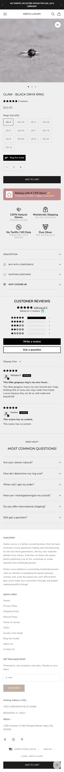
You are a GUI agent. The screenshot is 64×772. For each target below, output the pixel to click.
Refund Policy (10, 616)
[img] (10, 370)
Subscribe (14, 688)
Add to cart (32, 179)
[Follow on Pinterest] (22, 739)
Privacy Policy (10, 606)
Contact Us (9, 649)
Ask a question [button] (32, 350)
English (48, 749)
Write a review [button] (32, 341)
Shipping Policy (11, 611)
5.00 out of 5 (40, 307)
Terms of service (11, 622)
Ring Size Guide (11, 638)
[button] (10, 101)
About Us (8, 643)
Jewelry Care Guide (13, 633)
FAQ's (6, 627)
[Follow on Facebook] (5, 739)
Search (6, 600)
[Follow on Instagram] (13, 739)
